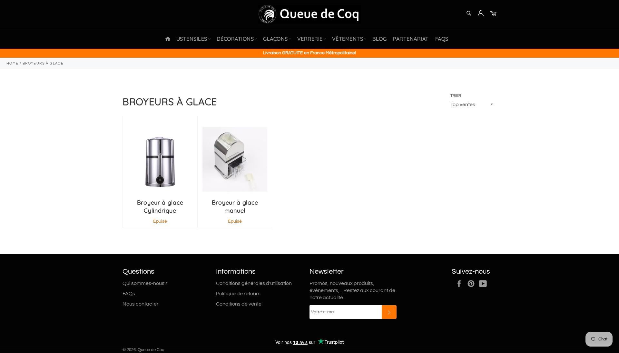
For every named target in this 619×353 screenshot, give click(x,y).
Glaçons (275, 38)
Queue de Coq (151, 350)
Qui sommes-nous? (145, 283)
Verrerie (310, 38)
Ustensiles (191, 38)
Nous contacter (141, 304)
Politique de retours (238, 293)
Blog (379, 38)
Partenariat (411, 38)
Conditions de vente (238, 304)
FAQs (441, 38)
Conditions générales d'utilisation (254, 283)
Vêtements (347, 38)
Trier (455, 96)
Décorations (235, 38)
